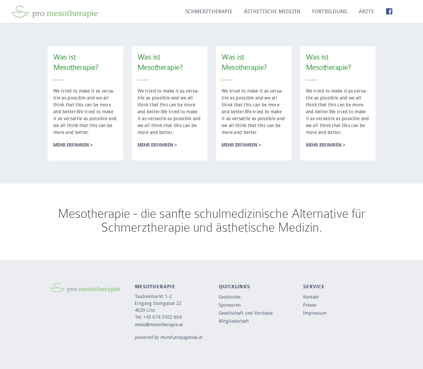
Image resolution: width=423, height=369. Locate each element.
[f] (389, 11)
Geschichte (230, 297)
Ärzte (366, 11)
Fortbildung (329, 11)
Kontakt (311, 297)
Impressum (315, 313)
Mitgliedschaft (234, 321)
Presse (309, 305)
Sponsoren (230, 305)
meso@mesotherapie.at (159, 324)
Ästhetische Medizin (272, 11)
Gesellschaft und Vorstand (246, 313)
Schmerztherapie (209, 11)
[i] (408, 11)
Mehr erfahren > (73, 145)
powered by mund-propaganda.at (168, 337)
